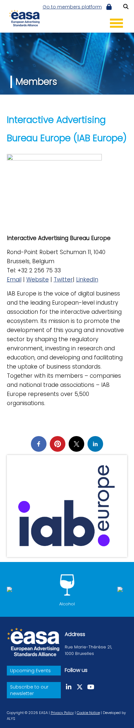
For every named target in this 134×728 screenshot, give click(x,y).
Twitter (63, 279)
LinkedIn (87, 279)
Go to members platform (72, 7)
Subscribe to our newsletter (29, 690)
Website (37, 279)
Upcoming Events (30, 670)
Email (14, 279)
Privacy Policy (62, 712)
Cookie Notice (88, 712)
